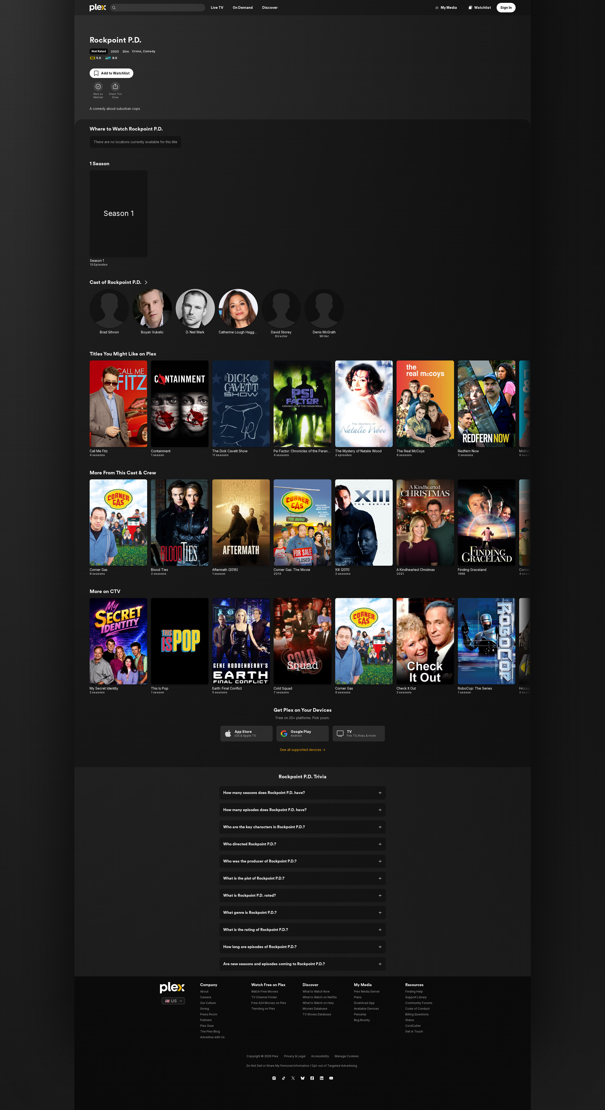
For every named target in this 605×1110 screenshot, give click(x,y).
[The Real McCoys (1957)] (425, 408)
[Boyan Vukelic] (152, 313)
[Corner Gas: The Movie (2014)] (302, 527)
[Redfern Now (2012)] (486, 408)
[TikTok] (283, 1078)
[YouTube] (331, 1078)
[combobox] (161, 7)
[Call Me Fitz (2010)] (118, 408)
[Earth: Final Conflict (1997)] (241, 646)
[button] (115, 90)
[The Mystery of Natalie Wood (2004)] (364, 408)
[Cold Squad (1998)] (302, 646)
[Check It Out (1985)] (425, 646)
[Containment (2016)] (179, 408)
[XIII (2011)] (364, 527)
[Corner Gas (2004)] (118, 527)
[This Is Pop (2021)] (179, 646)
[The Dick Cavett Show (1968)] (241, 408)
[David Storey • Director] (281, 313)
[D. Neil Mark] (195, 313)
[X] (293, 1078)
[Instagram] (274, 1078)
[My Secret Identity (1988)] (118, 646)
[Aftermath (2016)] (241, 527)
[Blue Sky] (302, 1078)
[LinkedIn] (321, 1078)
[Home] (98, 7)
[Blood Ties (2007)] (179, 527)
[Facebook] (312, 1078)
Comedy (149, 51)
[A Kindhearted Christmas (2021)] (425, 527)
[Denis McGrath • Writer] (324, 313)
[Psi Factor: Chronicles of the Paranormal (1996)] (302, 408)
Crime (136, 51)
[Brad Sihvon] (109, 313)
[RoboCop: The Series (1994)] (486, 646)
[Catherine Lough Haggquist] (238, 313)
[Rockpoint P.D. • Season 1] (118, 218)
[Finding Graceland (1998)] (486, 527)
